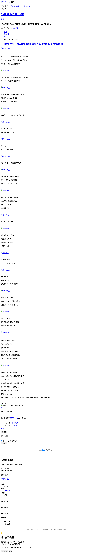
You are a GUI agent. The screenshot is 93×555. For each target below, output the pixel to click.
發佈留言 (3, 443)
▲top (2, 428)
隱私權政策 (57, 529)
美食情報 (16, 28)
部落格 (6, 34)
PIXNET (33, 529)
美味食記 (15, 423)
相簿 (5, 32)
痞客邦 (12, 418)
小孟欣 (3, 407)
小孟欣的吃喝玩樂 (12, 14)
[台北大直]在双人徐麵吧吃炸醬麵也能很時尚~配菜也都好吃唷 (34, 44)
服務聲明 (63, 529)
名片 (5, 36)
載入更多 (3, 432)
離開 (10, 551)
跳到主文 (4, 19)
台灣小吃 (15, 425)
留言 (16, 418)
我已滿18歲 (4, 551)
